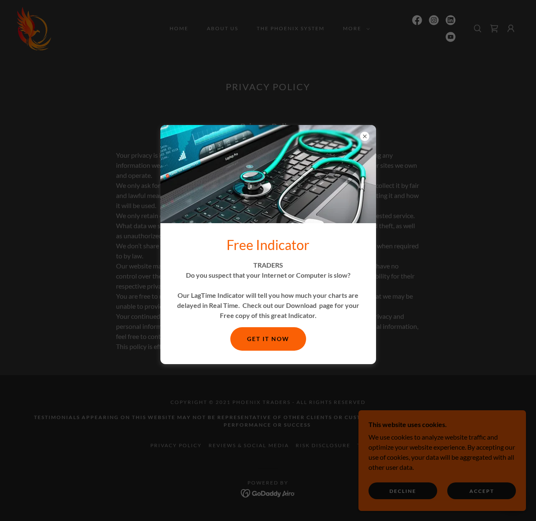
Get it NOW (268, 338)
